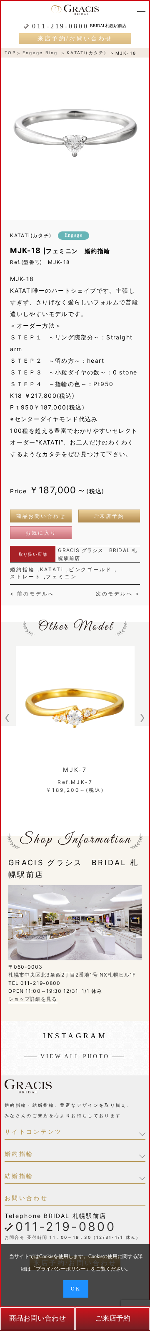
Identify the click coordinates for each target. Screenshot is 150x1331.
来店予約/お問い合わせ (75, 38)
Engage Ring (40, 52)
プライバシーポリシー (61, 1269)
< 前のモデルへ (32, 593)
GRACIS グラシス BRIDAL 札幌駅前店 (97, 554)
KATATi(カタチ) (87, 52)
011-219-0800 (60, 26)
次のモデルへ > (118, 593)
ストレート (25, 576)
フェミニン (61, 576)
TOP (10, 52)
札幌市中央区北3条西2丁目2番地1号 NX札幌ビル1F (72, 975)
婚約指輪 (22, 569)
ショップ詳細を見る (33, 999)
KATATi (52, 569)
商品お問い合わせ (41, 516)
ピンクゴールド (90, 569)
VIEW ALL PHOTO (74, 1057)
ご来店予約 (109, 516)
